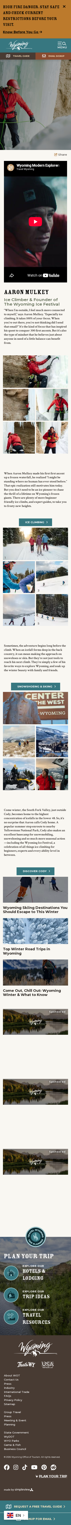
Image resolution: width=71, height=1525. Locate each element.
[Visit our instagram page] (15, 1467)
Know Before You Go (21, 32)
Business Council (15, 1449)
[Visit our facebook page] (6, 1467)
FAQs (7, 1395)
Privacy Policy (13, 1400)
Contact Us (11, 1379)
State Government (16, 1432)
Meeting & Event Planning (15, 1422)
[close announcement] (64, 7)
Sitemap (9, 1404)
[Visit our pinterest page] (44, 1467)
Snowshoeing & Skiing (34, 686)
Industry (9, 1387)
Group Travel (12, 1412)
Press (7, 1383)
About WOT (12, 1375)
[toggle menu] (62, 45)
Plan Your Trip (53, 1476)
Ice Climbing (34, 522)
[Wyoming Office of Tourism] (19, 45)
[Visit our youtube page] (34, 1467)
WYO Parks (11, 1440)
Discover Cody (35, 871)
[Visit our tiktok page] (24, 1467)
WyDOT (9, 1436)
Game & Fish (12, 1444)
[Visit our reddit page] (53, 1467)
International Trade (16, 1391)
